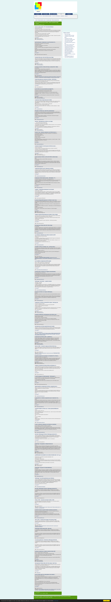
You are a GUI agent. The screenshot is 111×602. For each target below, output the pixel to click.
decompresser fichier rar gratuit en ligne (70, 43)
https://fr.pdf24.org (39, 75)
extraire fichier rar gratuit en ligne (70, 39)
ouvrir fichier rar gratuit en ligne (69, 44)
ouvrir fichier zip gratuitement (69, 57)
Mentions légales (39, 596)
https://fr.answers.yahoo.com (41, 422)
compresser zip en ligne (68, 38)
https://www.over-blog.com (40, 279)
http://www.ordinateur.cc (40, 64)
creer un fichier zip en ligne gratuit (43, 589)
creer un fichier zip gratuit (52, 589)
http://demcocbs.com (39, 332)
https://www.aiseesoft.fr (40, 561)
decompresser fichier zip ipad (53, 257)
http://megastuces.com (40, 166)
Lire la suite (36, 37)
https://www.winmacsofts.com (41, 432)
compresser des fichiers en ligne (70, 46)
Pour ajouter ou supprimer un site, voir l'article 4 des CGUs (43, 597)
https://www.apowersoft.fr (40, 244)
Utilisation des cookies (56, 596)
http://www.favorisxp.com (40, 39)
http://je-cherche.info (39, 187)
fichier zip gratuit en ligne (42, 525)
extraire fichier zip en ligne (69, 47)
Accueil (35, 596)
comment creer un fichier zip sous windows (50, 76)
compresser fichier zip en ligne (69, 35)
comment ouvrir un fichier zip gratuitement (45, 77)
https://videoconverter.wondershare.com (42, 269)
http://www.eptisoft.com (40, 300)
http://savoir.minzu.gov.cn (40, 119)
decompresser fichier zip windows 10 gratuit (70, 54)
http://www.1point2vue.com (40, 517)
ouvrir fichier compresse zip (47, 258)
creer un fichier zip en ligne (69, 40)
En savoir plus (56, 600)
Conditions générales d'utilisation (48, 596)
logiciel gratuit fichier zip (68, 49)
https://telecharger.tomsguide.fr (41, 486)
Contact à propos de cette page (65, 596)
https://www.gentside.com (40, 406)
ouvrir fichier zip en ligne (68, 41)
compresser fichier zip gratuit (44, 257)
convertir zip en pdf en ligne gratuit (55, 77)
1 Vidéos (40, 24)
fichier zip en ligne (67, 34)
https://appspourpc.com (40, 476)
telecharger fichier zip (38, 258)
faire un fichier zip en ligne (69, 45)
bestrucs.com (38, 572)
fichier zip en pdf (41, 76)
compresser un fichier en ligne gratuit (69, 37)
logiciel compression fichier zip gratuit (45, 333)
